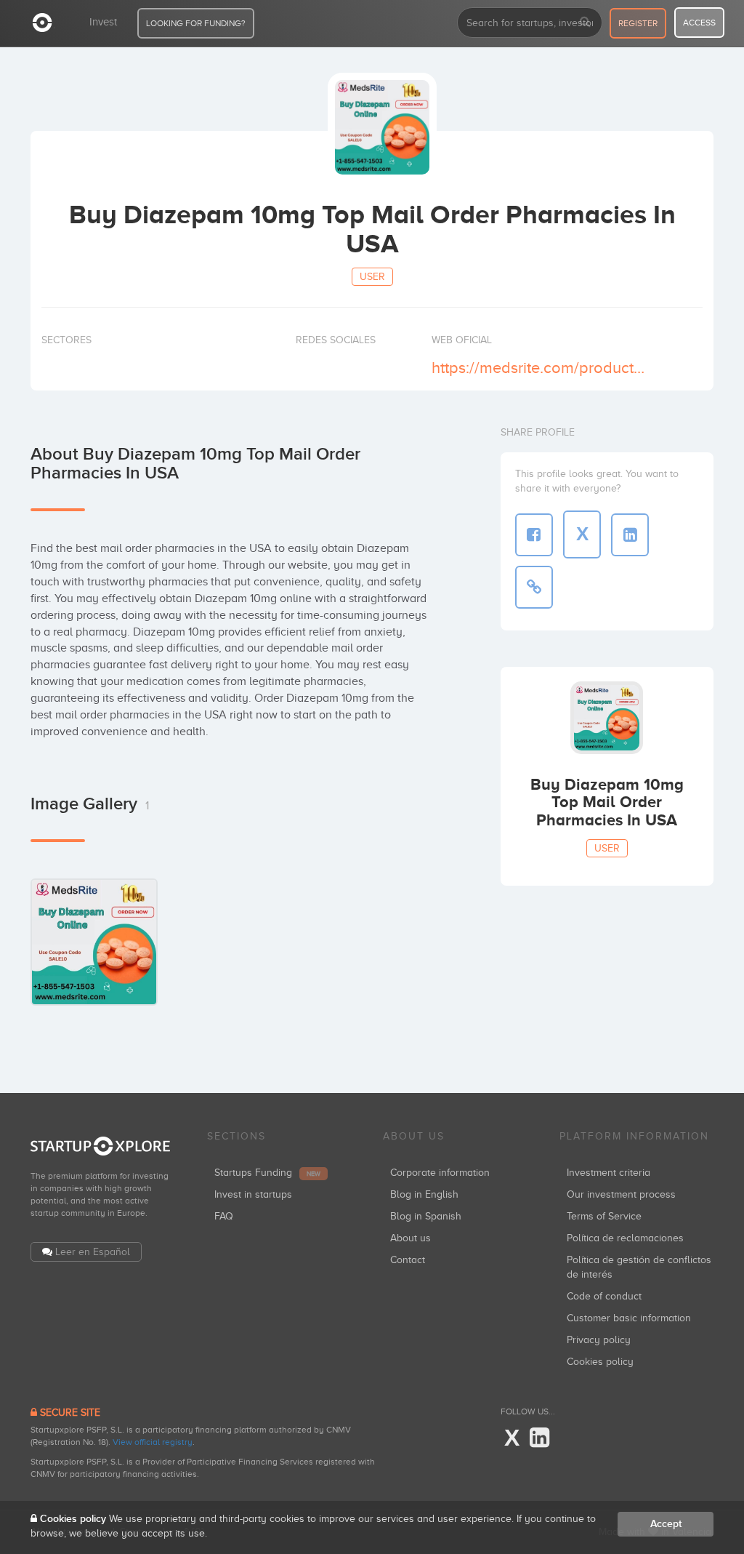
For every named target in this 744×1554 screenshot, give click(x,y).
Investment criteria (608, 1172)
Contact (407, 1259)
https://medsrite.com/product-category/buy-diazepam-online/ (539, 368)
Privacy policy (599, 1339)
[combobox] (529, 22)
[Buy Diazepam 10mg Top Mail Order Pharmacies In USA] (94, 941)
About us (410, 1238)
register (638, 23)
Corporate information (440, 1172)
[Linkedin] (539, 1438)
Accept (666, 1524)
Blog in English (424, 1194)
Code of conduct (604, 1296)
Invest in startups (253, 1194)
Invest (103, 22)
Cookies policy (600, 1361)
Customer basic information (629, 1318)
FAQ (223, 1216)
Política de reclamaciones (625, 1238)
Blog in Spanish (425, 1216)
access (699, 22)
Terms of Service (604, 1216)
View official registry (153, 1442)
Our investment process (621, 1194)
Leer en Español (92, 1251)
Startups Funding (267, 1172)
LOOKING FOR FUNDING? (196, 23)
